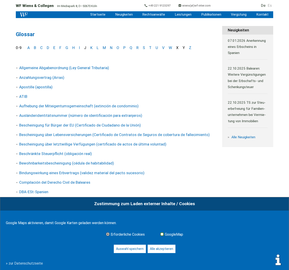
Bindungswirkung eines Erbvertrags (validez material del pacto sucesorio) (81, 173)
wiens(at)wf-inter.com (196, 5)
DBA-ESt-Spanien (33, 192)
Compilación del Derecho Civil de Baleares (54, 182)
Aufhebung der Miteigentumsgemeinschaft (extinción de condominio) (79, 106)
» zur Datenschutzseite (24, 263)
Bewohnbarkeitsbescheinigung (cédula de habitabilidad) (66, 163)
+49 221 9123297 (159, 5)
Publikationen (211, 14)
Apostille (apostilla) (36, 87)
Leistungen (183, 14)
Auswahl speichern (130, 249)
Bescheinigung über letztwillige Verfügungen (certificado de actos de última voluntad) (92, 144)
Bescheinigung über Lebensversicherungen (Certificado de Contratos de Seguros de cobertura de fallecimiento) (114, 134)
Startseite (97, 14)
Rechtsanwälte (153, 14)
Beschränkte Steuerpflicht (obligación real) (55, 153)
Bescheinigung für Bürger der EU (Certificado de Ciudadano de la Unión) (80, 125)
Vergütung (239, 14)
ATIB (23, 96)
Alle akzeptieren (161, 249)
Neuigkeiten (124, 14)
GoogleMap (174, 234)
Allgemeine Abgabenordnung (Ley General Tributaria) (64, 68)
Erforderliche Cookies (128, 234)
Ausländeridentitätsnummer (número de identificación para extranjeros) (80, 115)
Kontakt (262, 14)
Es (270, 5)
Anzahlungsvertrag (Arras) (41, 77)
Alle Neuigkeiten (243, 137)
